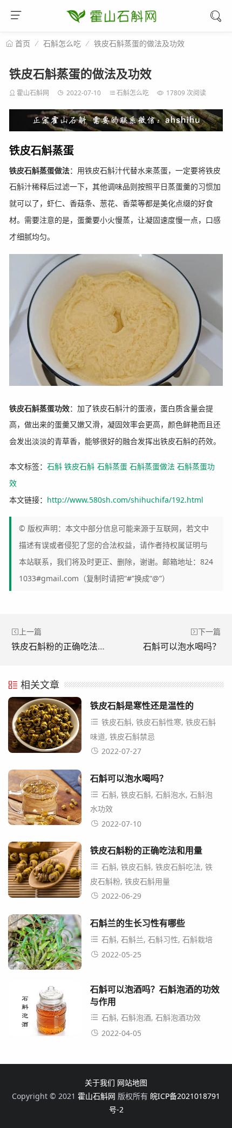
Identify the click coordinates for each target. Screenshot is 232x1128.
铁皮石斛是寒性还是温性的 (142, 705)
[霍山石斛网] (111, 27)
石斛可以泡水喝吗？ (182, 646)
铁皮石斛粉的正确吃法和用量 (67, 646)
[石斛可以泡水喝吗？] (44, 800)
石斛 (54, 466)
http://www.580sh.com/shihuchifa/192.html (125, 500)
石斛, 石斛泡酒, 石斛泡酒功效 (151, 1017)
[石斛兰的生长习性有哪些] (44, 945)
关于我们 (100, 1082)
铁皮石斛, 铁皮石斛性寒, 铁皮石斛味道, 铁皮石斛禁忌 (153, 729)
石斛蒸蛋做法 (152, 466)
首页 (21, 43)
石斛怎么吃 (62, 43)
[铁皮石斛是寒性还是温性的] (44, 728)
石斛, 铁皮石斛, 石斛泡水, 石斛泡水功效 (151, 801)
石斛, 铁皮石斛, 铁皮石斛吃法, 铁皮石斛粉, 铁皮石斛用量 (151, 874)
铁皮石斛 (79, 466)
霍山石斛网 (33, 92)
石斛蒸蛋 (112, 466)
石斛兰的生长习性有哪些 (137, 922)
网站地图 (132, 1082)
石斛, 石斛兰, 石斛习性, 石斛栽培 (157, 939)
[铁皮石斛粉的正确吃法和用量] (44, 873)
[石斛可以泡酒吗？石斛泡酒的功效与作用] (44, 1011)
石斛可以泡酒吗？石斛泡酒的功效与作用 (155, 995)
